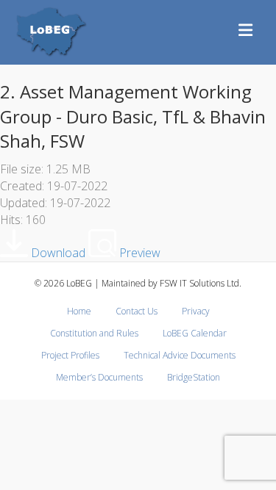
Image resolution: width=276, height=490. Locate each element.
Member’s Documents (99, 377)
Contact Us (137, 311)
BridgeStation (193, 377)
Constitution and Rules (94, 333)
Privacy (196, 311)
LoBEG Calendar (195, 333)
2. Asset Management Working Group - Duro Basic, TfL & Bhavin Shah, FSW (133, 116)
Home (79, 311)
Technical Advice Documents (180, 355)
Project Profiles (70, 355)
